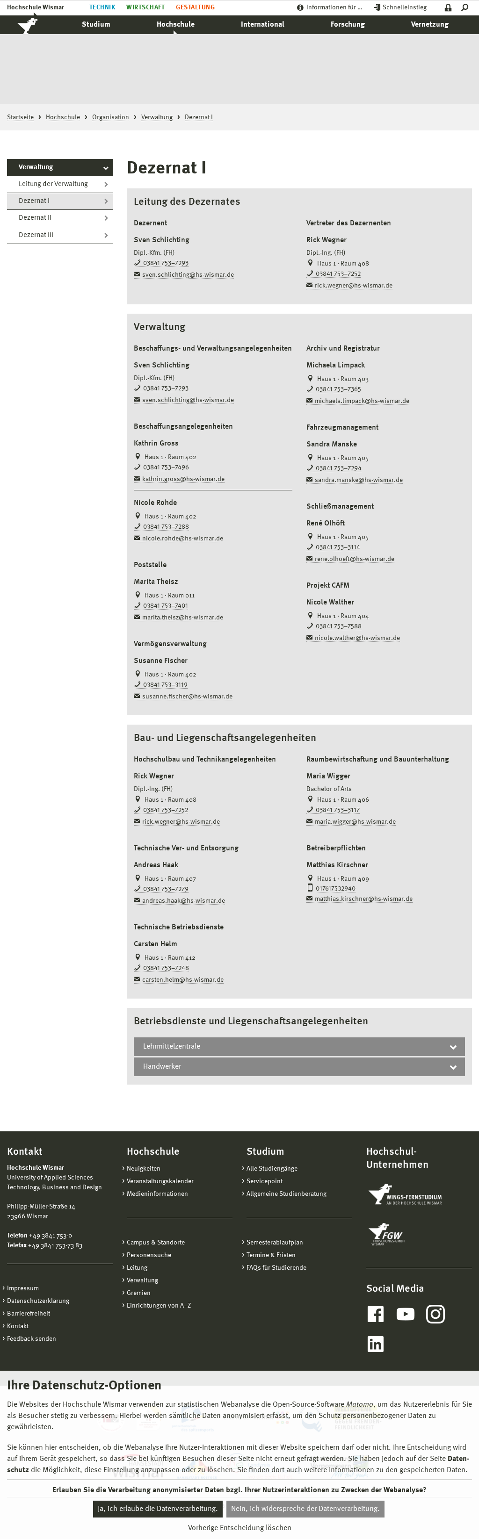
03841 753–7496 (166, 467)
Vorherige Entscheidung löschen (239, 1528)
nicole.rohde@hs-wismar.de (182, 538)
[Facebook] (375, 1314)
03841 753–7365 (338, 389)
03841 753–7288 (166, 527)
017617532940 (336, 888)
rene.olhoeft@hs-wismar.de (354, 559)
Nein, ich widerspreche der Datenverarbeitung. (305, 1509)
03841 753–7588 (339, 626)
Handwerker (162, 1067)
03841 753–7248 (166, 968)
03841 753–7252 (338, 274)
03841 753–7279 (166, 889)
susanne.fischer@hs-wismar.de (187, 696)
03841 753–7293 (166, 263)
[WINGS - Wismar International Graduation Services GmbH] (414, 1195)
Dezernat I (34, 201)
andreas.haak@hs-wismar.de (183, 901)
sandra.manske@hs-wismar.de (359, 480)
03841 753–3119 (165, 685)
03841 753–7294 (339, 468)
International (262, 25)
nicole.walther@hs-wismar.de (357, 638)
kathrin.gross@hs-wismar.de (183, 479)
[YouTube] (405, 1314)
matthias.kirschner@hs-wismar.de (364, 899)
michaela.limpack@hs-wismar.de (362, 401)
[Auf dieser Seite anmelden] (448, 7)
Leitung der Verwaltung (53, 184)
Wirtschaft (145, 7)
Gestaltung (195, 7)
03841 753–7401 (165, 606)
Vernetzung (430, 25)
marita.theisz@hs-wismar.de (182, 617)
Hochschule (176, 25)
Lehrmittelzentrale (171, 1046)
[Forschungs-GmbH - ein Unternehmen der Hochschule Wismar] (408, 1234)
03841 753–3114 (338, 547)
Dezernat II (35, 218)
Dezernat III (36, 235)
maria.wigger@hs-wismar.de (355, 822)
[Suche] (466, 7)
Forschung (348, 25)
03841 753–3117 (338, 810)
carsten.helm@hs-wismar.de (183, 980)
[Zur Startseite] (37, 24)
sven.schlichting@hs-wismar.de (188, 275)
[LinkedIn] (375, 1344)
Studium (96, 25)
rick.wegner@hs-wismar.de (353, 285)
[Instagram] (435, 1314)
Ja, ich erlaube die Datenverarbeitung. (158, 1509)
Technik (102, 7)
